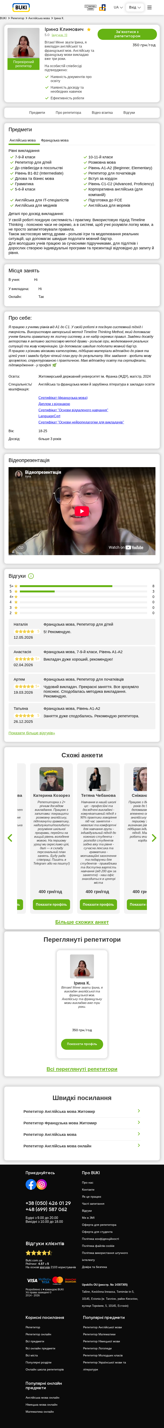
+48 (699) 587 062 (46, 1209)
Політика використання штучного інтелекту (105, 1256)
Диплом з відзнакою (54, 404)
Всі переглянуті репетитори (82, 1069)
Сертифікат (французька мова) (63, 398)
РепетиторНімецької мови (101, 1341)
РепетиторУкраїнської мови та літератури (104, 1366)
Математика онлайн (40, 1411)
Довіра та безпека (94, 1267)
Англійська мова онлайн (42, 1397)
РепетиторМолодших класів (103, 1355)
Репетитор (33, 1327)
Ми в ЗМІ (88, 1217)
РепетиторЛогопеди (97, 1348)
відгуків (45, 1267)
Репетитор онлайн (38, 1334)
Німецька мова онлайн (41, 1404)
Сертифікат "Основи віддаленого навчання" (73, 410)
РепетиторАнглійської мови (102, 1327)
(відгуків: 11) (59, 35)
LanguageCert (49, 416)
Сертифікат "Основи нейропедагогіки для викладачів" (81, 422)
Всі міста (32, 1355)
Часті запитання (93, 1203)
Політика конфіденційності (100, 1238)
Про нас (87, 1182)
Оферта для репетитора (99, 1224)
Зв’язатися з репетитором (127, 34)
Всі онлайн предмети (40, 1348)
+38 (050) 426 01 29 (48, 1203)
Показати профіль (51, 904)
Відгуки (87, 1210)
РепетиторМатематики (99, 1334)
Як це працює (91, 1196)
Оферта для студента (97, 1231)
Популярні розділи (38, 1362)
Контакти (88, 1189)
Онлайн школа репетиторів (45, 1369)
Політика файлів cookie (98, 1246)
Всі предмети (35, 1341)
